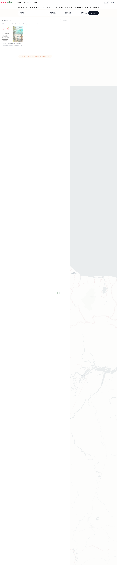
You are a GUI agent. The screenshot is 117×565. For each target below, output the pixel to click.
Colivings (18, 2)
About (34, 2)
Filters (65, 20)
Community (27, 2)
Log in (112, 2)
